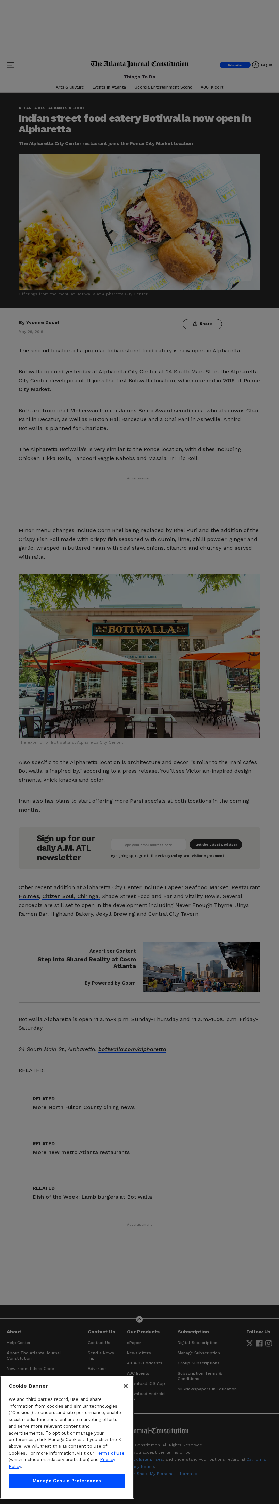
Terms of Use (110, 1453)
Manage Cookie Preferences (67, 1480)
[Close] (125, 1385)
